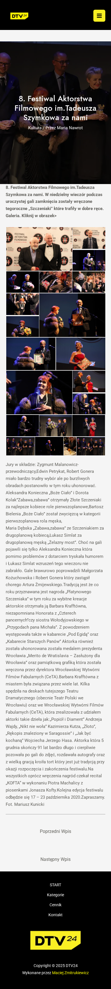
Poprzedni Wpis (55, 831)
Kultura (35, 127)
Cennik (55, 905)
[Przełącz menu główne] (99, 16)
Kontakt (55, 915)
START (55, 885)
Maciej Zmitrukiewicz (70, 972)
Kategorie (55, 895)
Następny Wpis (55, 859)
